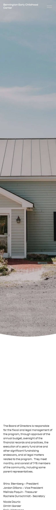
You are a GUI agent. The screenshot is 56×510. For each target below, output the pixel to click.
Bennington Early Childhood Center (20, 6)
